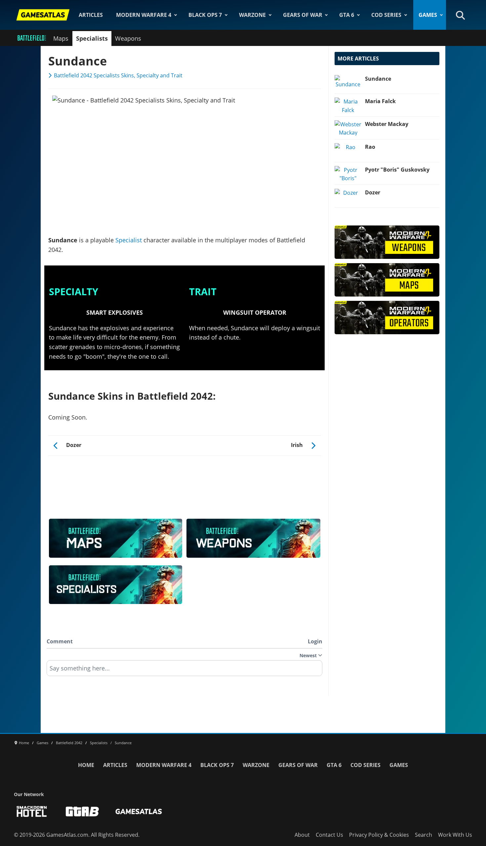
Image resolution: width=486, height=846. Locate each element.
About (302, 834)
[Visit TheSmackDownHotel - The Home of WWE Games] (32, 811)
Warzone (252, 15)
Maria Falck (380, 101)
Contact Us (329, 834)
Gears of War (302, 15)
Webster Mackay (386, 124)
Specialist (128, 240)
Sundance (378, 78)
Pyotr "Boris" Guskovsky (397, 169)
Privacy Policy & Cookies (379, 834)
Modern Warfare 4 (143, 15)
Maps (60, 38)
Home (86, 765)
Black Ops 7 (205, 15)
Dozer (372, 192)
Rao (370, 146)
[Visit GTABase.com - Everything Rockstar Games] (82, 811)
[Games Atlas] (43, 15)
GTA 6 (346, 15)
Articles (91, 15)
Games (428, 15)
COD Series (386, 15)
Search (423, 834)
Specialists (92, 38)
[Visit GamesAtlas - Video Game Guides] (138, 811)
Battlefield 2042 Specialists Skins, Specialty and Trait (118, 75)
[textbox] (184, 670)
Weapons (128, 38)
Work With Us (455, 834)
